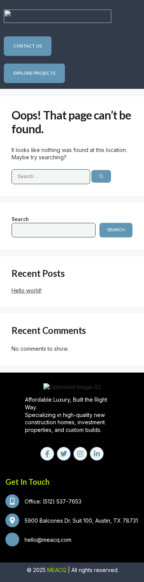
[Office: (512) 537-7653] (12, 501)
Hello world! (26, 290)
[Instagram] (80, 454)
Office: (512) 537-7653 (53, 501)
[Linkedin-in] (97, 454)
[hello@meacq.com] (12, 539)
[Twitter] (64, 454)
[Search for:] (51, 176)
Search (20, 219)
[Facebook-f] (47, 454)
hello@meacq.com (48, 539)
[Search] (101, 176)
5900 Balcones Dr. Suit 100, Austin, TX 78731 (81, 520)
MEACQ (56, 570)
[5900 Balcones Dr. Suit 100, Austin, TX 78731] (12, 520)
